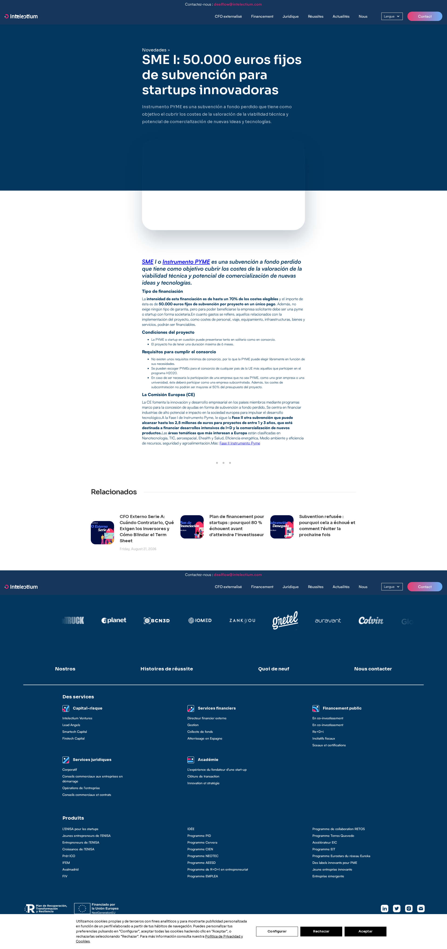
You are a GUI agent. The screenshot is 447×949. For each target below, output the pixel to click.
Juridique (291, 16)
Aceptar (366, 931)
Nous (363, 16)
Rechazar (321, 931)
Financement (262, 16)
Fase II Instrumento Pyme (240, 443)
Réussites (315, 16)
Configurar (277, 931)
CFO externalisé (228, 16)
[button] (262, 16)
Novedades (154, 50)
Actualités (341, 16)
